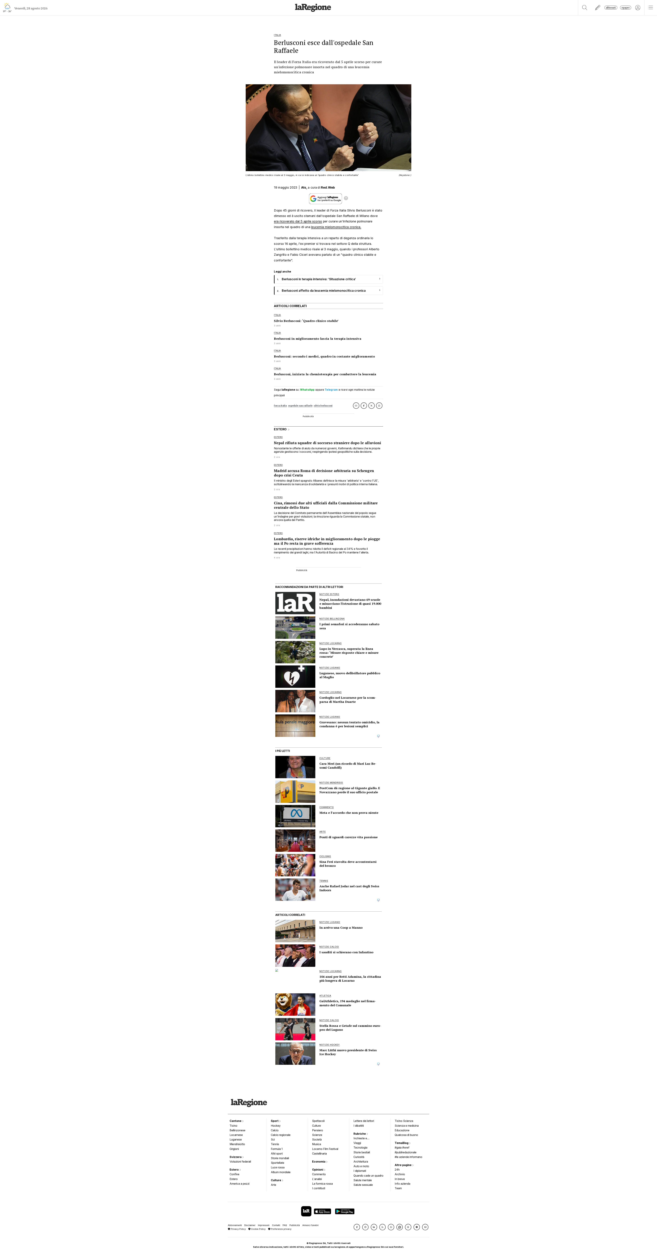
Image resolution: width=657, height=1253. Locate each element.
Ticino (233, 1125)
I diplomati (359, 1170)
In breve (400, 1179)
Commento (319, 1174)
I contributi (318, 1188)
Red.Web (328, 187)
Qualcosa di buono (406, 1135)
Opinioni (318, 1169)
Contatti (276, 1225)
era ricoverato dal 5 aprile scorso (298, 221)
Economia (319, 1161)
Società (317, 1139)
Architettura (360, 1161)
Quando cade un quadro (368, 1175)
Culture (276, 1180)
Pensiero (317, 1130)
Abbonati (611, 7)
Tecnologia (360, 1147)
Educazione (402, 1130)
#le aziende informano (408, 1157)
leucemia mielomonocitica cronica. (336, 227)
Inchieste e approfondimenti (363, 1139)
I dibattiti (358, 1125)
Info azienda (402, 1183)
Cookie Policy (258, 1229)
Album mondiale (281, 1172)
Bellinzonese (237, 1130)
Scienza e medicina (407, 1125)
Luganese (236, 1139)
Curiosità (358, 1157)
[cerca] (584, 7)
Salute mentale (362, 1180)
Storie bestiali (361, 1152)
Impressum (263, 1225)
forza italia (280, 405)
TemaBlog (402, 1143)
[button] (357, 1227)
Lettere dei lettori (363, 1121)
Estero (234, 1169)
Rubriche (359, 1133)
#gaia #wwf (402, 1147)
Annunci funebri (310, 1225)
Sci (273, 1139)
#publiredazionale (405, 1152)
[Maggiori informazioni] (346, 198)
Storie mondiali (280, 1158)
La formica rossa (322, 1183)
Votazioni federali (240, 1161)
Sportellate (277, 1162)
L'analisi (317, 1179)
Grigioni (234, 1149)
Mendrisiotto (237, 1144)
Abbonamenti (235, 1225)
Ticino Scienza (404, 1121)
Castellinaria (319, 1153)
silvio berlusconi (323, 405)
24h (397, 1169)
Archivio (400, 1174)
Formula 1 (277, 1149)
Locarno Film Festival (325, 1149)
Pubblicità (294, 1225)
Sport (275, 1121)
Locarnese (236, 1135)
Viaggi (357, 1143)
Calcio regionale (281, 1135)
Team (398, 1188)
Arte (273, 1184)
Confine (234, 1174)
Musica (316, 1144)
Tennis (275, 1144)
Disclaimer (249, 1225)
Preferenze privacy (280, 1229)
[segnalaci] (597, 7)
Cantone (236, 1121)
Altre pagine (403, 1165)
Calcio (275, 1130)
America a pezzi (239, 1183)
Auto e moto (361, 1166)
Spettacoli (318, 1121)
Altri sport (277, 1153)
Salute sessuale (363, 1184)
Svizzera (236, 1157)
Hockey (276, 1125)
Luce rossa (278, 1167)
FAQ (285, 1225)
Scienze (317, 1135)
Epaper (626, 7)
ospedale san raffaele (300, 405)
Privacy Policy (238, 1229)
